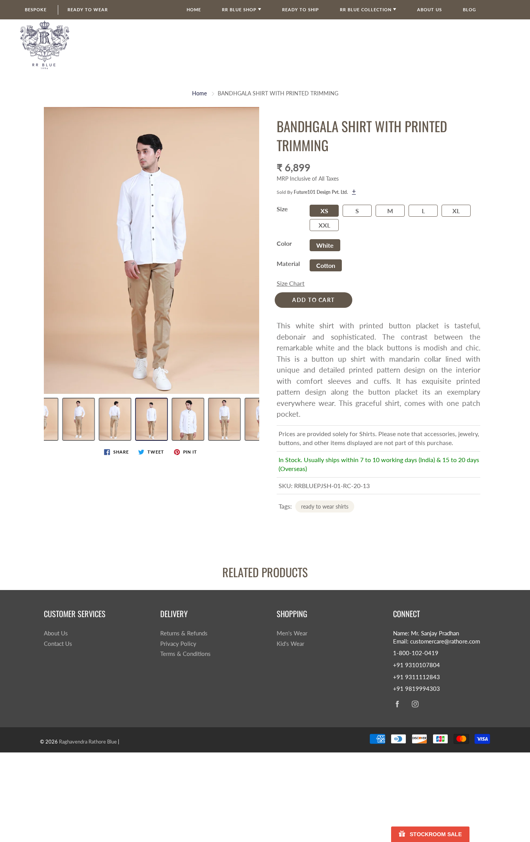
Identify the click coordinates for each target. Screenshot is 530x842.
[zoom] (151, 250)
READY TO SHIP (300, 9)
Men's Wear (292, 633)
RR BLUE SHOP (240, 9)
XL (456, 210)
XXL (324, 225)
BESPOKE (36, 9)
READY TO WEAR (88, 9)
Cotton (325, 265)
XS (324, 210)
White (325, 245)
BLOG (469, 9)
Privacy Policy (178, 643)
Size (282, 208)
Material (288, 263)
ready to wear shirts (324, 506)
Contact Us (58, 643)
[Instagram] (415, 704)
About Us (56, 633)
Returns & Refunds (184, 633)
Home (194, 9)
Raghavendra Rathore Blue (88, 741)
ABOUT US (429, 9)
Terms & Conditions (185, 653)
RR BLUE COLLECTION (366, 9)
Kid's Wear (290, 643)
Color (284, 243)
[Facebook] (397, 704)
